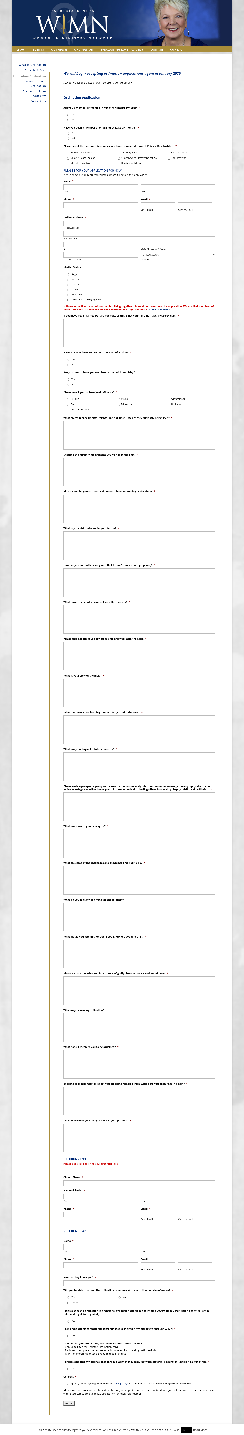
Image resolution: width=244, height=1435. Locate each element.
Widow (74, 289)
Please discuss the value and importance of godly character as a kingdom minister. (115, 973)
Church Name (73, 1177)
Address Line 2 (71, 238)
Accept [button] (186, 1430)
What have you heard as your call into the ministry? (96, 602)
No (72, 119)
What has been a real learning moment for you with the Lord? (103, 712)
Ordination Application (29, 76)
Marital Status (72, 267)
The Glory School (130, 152)
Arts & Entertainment (82, 409)
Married (75, 279)
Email (145, 199)
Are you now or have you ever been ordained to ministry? (100, 372)
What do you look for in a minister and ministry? (95, 899)
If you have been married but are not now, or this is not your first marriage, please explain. (121, 315)
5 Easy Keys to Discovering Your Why (140, 157)
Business (176, 404)
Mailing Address (74, 217)
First (66, 191)
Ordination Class (180, 152)
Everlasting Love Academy (122, 49)
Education (126, 404)
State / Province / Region (154, 248)
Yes (73, 114)
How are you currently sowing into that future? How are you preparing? (109, 565)
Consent (69, 1376)
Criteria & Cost (35, 70)
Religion (75, 398)
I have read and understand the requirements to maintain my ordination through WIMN (119, 1328)
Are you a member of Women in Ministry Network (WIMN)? (101, 107)
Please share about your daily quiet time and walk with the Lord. (104, 638)
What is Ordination (32, 64)
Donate (157, 49)
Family (74, 404)
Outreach (59, 49)
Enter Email (147, 209)
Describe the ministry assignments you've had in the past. (100, 454)
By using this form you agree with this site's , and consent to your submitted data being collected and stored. (131, 1383)
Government (178, 398)
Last (143, 191)
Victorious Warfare (80, 163)
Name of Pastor (74, 1190)
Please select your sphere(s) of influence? (90, 392)
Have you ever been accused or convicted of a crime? (97, 352)
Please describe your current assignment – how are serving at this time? (109, 491)
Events (38, 49)
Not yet (75, 137)
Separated (76, 294)
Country (145, 259)
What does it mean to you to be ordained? (91, 1047)
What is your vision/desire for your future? (91, 528)
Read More (200, 1430)
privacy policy (121, 1383)
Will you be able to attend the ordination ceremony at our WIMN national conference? (118, 1290)
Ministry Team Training (83, 157)
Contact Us (38, 101)
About (21, 49)
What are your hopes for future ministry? (90, 749)
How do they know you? (79, 1277)
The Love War (178, 157)
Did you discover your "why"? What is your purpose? (97, 1120)
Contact (177, 49)
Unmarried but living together (86, 299)
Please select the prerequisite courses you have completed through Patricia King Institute (120, 146)
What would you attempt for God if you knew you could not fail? (104, 936)
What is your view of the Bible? (83, 675)
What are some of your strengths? (85, 826)
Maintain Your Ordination (36, 83)
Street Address (71, 227)
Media (124, 398)
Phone (68, 199)
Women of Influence (81, 152)
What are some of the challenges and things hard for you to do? (104, 863)
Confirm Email (185, 209)
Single (74, 274)
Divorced (75, 284)
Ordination (83, 49)
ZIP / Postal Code (72, 259)
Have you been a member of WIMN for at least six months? (101, 127)
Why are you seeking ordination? (85, 1010)
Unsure (75, 1302)
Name (68, 181)
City (66, 248)
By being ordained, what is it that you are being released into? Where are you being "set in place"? (125, 1083)
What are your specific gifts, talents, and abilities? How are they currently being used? (117, 418)
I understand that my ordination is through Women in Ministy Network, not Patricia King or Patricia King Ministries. (136, 1361)
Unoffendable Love (131, 163)
